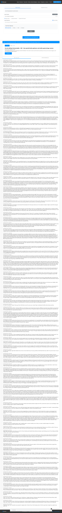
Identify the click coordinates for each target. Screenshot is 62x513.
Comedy (7, 45)
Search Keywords (7, 20)
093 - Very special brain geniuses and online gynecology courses (28, 42)
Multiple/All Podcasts (44, 7)
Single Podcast (17, 7)
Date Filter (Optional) (9, 25)
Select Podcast (6, 14)
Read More (8, 53)
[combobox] (31, 16)
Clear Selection (55, 14)
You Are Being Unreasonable (11, 42)
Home (4, 42)
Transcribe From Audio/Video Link (31, 37)
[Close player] (51, 508)
